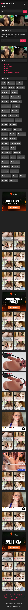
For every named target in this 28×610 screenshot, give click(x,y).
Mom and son (7, 152)
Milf (13, 147)
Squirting (6, 171)
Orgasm (6, 157)
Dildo (5, 115)
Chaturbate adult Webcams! (11, 72)
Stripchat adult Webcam (10, 74)
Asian (12, 87)
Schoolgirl (16, 166)
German (14, 124)
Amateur (12, 82)
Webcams (14, 180)
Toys (23, 175)
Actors (7, 70)
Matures (6, 147)
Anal (20, 82)
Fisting (5, 124)
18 (4, 82)
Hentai (5, 134)
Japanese (22, 134)
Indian (13, 134)
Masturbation (16, 143)
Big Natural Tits (16, 96)
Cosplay (16, 106)
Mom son (17, 152)
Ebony (19, 120)
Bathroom (6, 92)
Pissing (22, 157)
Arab (5, 87)
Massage (6, 143)
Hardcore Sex (7, 129)
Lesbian (14, 138)
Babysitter (21, 87)
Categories (9, 66)
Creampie (6, 110)
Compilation (6, 106)
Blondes (6, 101)
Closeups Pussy (16, 101)
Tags (7, 68)
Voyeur (5, 180)
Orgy (14, 157)
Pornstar (6, 161)
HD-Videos (18, 129)
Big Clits (6, 96)
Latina (5, 138)
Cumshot (15, 110)
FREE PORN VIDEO (7, 5)
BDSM (15, 92)
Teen (16, 175)
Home (7, 64)
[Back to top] (23, 605)
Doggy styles (14, 115)
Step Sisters (6, 175)
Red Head (6, 166)
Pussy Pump (16, 161)
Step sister (15, 171)
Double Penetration (8, 120)
